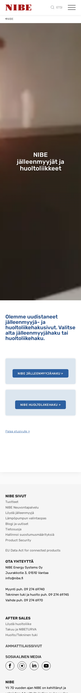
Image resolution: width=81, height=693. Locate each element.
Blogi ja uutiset (16, 524)
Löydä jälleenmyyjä (19, 513)
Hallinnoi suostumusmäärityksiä (29, 535)
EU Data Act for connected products (32, 550)
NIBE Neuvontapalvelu (22, 507)
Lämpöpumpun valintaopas (25, 518)
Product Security (18, 540)
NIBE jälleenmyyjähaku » (40, 373)
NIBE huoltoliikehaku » (40, 405)
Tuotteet (11, 502)
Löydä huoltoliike (18, 624)
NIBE (10, 18)
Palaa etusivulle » (17, 431)
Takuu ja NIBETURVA (21, 629)
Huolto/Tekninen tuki (21, 635)
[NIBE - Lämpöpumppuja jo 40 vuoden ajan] (18, 8)
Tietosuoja (13, 529)
